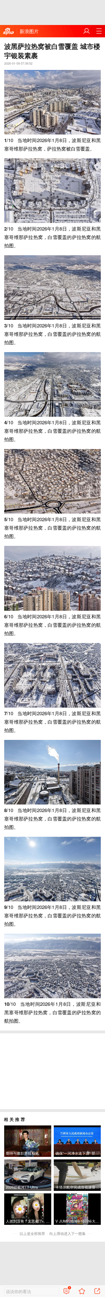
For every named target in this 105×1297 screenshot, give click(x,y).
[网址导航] (98, 31)
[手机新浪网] (8, 31)
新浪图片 (29, 31)
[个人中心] (86, 31)
